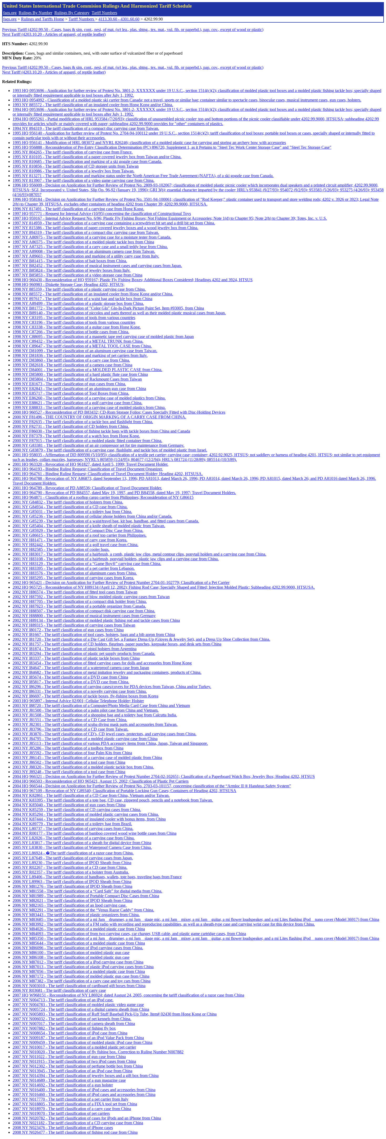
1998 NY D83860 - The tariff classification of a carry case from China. (71, 360)
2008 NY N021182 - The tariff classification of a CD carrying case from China (78, 1123)
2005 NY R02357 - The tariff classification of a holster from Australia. (71, 872)
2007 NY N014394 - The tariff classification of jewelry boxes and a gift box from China (86, 1075)
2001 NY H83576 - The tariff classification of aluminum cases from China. (75, 573)
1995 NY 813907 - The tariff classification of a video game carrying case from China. (83, 180)
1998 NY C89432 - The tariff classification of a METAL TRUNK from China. (78, 341)
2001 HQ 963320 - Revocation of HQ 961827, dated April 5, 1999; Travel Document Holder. (90, 464)
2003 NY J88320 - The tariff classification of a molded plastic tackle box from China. (83, 767)
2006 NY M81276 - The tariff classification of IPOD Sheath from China (72, 886)
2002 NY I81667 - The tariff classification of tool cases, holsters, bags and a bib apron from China (94, 634)
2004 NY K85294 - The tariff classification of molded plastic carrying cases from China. (86, 814)
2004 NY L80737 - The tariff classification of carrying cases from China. (73, 828)
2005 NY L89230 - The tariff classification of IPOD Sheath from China (72, 862)
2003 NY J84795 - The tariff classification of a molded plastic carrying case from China (85, 738)
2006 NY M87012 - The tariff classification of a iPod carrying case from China (78, 962)
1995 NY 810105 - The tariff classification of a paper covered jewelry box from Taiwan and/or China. (97, 157)
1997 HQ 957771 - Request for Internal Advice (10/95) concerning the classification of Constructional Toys (102, 213)
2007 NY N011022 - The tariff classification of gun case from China (69, 1056)
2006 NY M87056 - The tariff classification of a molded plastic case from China (79, 971)
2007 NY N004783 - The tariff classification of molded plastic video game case (78, 1004)
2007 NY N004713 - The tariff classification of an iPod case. (63, 1000)
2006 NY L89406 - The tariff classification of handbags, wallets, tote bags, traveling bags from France (97, 877)
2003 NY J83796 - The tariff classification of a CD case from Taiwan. (70, 729)
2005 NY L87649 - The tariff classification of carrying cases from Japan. (73, 858)
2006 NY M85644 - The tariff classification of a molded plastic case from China (79, 943)
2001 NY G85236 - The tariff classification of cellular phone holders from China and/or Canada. (92, 516)
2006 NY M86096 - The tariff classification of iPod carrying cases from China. (78, 948)
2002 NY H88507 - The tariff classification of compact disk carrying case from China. (84, 611)
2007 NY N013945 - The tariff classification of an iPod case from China (72, 1071)
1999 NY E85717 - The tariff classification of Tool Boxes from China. (71, 393)
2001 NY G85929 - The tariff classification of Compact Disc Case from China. (78, 530)
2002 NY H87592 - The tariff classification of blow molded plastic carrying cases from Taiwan (91, 596)
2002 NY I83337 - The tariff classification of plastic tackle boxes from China (76, 658)
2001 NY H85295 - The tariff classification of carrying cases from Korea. (73, 578)
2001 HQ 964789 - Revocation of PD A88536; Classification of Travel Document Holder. (87, 488)
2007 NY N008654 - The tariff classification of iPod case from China (70, 1033)
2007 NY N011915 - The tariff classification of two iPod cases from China (74, 1061)
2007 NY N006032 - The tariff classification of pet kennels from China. (72, 1019)
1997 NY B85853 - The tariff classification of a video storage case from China (77, 275)
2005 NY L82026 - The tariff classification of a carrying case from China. (74, 838)
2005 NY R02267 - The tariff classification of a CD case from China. (70, 867)
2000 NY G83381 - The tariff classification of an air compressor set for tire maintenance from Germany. (98, 445)
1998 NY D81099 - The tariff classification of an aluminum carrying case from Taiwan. (85, 350)
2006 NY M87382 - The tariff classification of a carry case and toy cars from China (81, 981)
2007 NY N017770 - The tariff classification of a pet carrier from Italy (70, 1099)
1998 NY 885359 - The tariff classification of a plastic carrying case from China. (79, 289)
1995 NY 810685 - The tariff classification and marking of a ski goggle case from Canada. (87, 161)
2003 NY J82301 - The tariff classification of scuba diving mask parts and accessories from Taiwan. (95, 724)
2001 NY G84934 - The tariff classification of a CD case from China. (70, 507)
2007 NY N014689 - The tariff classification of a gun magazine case (69, 1080)
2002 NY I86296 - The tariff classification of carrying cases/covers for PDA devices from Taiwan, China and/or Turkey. (112, 686)
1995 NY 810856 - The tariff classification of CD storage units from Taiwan (76, 166)
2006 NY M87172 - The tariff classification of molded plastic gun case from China (81, 976)
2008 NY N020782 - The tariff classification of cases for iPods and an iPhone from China (87, 1118)
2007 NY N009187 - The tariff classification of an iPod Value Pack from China (78, 1037)
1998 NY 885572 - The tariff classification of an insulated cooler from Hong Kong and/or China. (93, 294)
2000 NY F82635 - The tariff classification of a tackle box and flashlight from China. (83, 421)
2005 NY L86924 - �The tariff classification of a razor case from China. (73, 853)
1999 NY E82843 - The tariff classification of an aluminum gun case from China (79, 388)
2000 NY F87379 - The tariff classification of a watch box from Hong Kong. (76, 436)
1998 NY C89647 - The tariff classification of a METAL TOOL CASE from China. (82, 346)
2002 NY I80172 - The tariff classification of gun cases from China (68, 630)
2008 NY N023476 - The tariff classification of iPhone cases (63, 1127)
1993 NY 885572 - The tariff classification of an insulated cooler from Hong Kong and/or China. (93, 104)
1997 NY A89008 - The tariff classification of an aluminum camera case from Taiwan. (84, 251)
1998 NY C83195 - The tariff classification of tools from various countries (74, 317)
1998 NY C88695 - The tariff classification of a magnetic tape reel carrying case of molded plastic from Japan (103, 336)
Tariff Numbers (104, 13)
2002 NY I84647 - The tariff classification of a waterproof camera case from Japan (81, 667)
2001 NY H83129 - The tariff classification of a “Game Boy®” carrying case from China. (87, 563)
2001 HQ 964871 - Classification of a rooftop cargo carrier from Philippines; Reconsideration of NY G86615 (103, 497)
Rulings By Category (72, 13)
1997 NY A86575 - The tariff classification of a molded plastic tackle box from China (83, 242)
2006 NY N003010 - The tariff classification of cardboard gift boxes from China (79, 985)
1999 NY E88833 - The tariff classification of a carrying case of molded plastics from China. (89, 407)
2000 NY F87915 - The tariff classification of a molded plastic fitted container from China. (87, 440)
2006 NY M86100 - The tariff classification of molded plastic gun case (71, 952)
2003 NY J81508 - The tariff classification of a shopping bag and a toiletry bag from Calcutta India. (95, 715)
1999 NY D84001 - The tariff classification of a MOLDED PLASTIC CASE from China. (87, 369)
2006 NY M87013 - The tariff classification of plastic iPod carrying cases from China (83, 966)
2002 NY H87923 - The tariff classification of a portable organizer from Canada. (79, 606)
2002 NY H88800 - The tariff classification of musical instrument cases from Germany (84, 615)
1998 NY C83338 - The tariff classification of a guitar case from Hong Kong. (77, 327)
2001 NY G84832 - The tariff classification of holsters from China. (68, 502)
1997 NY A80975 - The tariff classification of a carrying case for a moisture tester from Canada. (92, 237)
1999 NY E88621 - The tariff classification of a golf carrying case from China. (77, 403)
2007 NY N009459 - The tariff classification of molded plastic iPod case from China (82, 1042)
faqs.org (10, 13)
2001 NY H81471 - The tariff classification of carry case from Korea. (70, 540)
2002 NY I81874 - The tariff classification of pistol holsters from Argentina (75, 649)
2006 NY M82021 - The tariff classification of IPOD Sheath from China (72, 900)
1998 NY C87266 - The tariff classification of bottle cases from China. (71, 332)
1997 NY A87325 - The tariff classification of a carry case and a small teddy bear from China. (90, 246)
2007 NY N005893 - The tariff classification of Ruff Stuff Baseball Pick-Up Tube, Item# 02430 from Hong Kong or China (115, 1014)
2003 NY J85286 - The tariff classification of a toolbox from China (68, 748)
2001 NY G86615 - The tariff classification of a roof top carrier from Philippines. (80, 535)
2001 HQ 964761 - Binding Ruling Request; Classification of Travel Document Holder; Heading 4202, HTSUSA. (108, 473)
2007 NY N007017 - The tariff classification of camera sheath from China (74, 1023)
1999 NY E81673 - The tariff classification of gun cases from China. (69, 384)
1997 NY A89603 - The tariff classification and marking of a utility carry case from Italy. (86, 256)
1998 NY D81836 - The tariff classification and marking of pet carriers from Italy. (80, 355)
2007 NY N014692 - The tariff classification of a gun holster (63, 1085)
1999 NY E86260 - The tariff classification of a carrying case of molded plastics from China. (89, 398)
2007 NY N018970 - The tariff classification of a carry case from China (72, 1108)
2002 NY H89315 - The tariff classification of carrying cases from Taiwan (74, 625)
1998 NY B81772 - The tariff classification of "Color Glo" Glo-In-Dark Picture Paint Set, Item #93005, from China (108, 308)
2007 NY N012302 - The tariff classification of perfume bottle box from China (78, 1066)
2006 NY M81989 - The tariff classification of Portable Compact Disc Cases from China (86, 896)
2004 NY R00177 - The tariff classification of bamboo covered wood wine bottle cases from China (94, 833)
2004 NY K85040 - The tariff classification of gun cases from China (69, 805)
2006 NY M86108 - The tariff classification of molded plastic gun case (71, 957)
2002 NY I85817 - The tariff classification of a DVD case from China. (71, 682)
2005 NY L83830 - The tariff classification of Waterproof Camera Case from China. (82, 847)
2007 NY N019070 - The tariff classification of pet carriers (61, 1113)
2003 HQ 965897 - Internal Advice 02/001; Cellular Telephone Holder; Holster (78, 701)
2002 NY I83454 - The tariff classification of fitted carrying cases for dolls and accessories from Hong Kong (102, 663)
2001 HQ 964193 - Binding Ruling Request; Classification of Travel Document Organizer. (88, 469)
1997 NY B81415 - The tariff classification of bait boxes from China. (70, 261)
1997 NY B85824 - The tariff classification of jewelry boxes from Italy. (72, 270)
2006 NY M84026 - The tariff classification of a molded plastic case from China (79, 929)
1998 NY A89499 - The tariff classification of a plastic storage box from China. (78, 303)
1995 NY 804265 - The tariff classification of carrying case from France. (73, 152)
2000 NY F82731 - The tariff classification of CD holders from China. (71, 426)
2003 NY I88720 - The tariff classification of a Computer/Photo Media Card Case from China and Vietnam (101, 705)
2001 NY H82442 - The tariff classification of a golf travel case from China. (75, 544)
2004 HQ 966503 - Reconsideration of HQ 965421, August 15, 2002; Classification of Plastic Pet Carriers (101, 781)
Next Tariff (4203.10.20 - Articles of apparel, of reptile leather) (54, 34)
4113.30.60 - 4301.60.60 (118, 19)
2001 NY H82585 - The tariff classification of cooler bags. (61, 549)
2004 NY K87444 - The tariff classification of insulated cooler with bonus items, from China (89, 819)
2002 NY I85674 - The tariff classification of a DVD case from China (70, 677)
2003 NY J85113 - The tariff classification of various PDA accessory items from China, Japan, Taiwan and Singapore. (110, 743)
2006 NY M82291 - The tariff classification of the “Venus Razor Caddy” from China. (83, 910)
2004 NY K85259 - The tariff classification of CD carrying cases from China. (77, 809)
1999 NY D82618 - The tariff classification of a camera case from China (72, 365)
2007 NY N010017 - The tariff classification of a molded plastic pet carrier (74, 1047)
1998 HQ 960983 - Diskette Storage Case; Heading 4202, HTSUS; (68, 284)
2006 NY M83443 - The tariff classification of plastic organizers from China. (76, 914)
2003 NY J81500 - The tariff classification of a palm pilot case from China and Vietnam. (86, 710)
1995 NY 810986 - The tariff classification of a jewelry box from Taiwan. (73, 171)
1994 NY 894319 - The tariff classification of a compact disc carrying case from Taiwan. (86, 128)
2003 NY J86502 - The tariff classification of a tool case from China (69, 762)
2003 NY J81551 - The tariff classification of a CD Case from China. (70, 719)
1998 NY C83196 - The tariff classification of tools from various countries (74, 322)
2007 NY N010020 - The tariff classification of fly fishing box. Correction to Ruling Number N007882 (98, 1052)
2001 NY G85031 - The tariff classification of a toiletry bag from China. (72, 511)
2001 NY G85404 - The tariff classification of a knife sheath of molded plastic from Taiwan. (89, 526)
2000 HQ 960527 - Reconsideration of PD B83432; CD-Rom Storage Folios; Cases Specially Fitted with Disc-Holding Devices (119, 412)
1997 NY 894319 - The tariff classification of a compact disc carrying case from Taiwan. (86, 232)
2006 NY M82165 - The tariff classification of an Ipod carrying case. (70, 905)
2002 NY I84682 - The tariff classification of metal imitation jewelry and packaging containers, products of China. (107, 672)
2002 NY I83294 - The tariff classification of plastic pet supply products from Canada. (84, 653)
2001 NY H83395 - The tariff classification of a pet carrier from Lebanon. (74, 568)
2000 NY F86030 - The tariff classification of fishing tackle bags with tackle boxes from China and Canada (101, 431)
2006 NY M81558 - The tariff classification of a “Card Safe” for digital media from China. (87, 891)
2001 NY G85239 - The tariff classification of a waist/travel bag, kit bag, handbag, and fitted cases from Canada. (106, 521)
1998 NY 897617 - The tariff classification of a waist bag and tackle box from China (82, 298)
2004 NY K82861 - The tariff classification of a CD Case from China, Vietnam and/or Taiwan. (91, 795)
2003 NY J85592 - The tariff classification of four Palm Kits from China (72, 753)
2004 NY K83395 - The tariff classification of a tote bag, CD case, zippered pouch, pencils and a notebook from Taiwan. (113, 800)
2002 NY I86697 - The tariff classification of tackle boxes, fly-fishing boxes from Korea (85, 696)
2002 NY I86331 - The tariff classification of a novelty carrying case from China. (80, 691)
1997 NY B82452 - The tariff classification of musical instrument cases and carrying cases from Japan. (97, 265)
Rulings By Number (35, 13)
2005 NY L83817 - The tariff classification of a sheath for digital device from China (82, 842)
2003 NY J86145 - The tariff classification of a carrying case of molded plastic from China (87, 757)
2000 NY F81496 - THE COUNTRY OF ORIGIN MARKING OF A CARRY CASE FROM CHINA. (99, 417)
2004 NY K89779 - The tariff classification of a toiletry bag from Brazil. (72, 824)
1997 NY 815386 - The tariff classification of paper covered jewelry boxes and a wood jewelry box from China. (105, 227)
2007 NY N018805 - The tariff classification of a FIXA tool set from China (75, 1104)
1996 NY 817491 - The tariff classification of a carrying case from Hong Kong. (78, 209)
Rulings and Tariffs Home (42, 19)
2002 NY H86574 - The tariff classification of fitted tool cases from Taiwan (75, 592)
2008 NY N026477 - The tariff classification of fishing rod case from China (75, 1132)
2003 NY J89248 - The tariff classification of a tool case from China (69, 771)
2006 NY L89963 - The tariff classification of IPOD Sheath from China (72, 881)
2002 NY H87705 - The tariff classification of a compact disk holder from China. (80, 601)
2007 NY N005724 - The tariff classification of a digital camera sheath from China (81, 1009)
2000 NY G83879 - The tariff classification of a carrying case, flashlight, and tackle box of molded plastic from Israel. (110, 450)
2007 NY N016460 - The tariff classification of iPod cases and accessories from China (84, 1094)
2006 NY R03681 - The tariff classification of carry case (59, 990)
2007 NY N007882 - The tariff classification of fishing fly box (64, 1028)
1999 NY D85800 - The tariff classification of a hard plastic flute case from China (80, 374)
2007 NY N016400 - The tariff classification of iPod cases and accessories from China (84, 1089)
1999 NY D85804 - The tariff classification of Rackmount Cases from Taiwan (77, 379)
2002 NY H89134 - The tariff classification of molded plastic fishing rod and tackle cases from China (96, 620)
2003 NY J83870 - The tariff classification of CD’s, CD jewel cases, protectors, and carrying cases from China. (104, 734)
